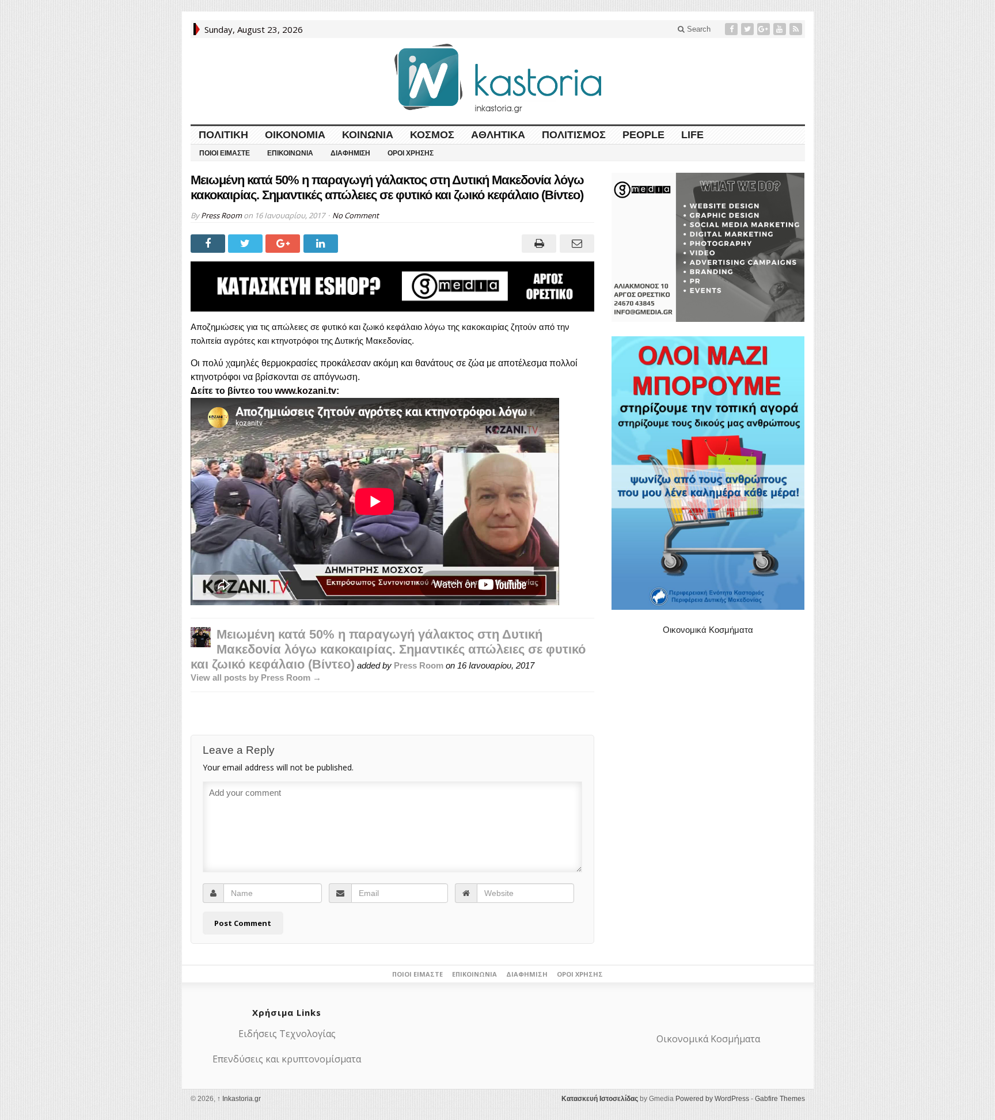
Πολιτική (223, 135)
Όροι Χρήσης (411, 153)
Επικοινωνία (290, 153)
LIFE (692, 135)
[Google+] (765, 29)
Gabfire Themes (780, 1099)
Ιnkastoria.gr (239, 1099)
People (643, 135)
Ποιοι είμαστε (224, 153)
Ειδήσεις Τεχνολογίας (287, 1033)
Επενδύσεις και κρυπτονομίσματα (286, 1059)
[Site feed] (797, 29)
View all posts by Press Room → (256, 677)
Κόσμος (432, 135)
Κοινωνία (367, 135)
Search (698, 29)
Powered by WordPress (712, 1099)
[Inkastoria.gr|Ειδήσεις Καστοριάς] (497, 78)
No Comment (355, 215)
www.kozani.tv (305, 391)
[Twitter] (748, 29)
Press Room (221, 215)
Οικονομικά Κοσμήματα (708, 630)
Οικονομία (295, 135)
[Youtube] (781, 29)
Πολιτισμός (574, 135)
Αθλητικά (498, 135)
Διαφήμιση (350, 153)
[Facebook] (732, 29)
